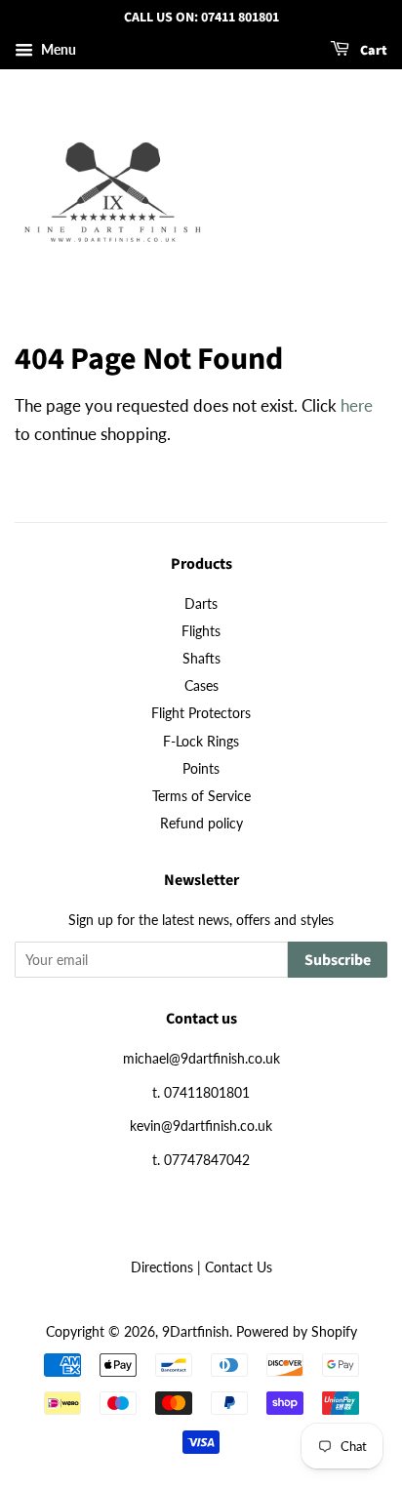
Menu (57, 49)
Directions (162, 1267)
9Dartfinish (195, 1331)
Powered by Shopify (296, 1331)
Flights (201, 631)
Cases (201, 685)
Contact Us (238, 1267)
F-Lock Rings (201, 741)
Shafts (201, 658)
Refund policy (201, 823)
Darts (201, 603)
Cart (372, 50)
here (357, 405)
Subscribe (337, 960)
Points (201, 768)
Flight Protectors (201, 712)
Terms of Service (201, 795)
